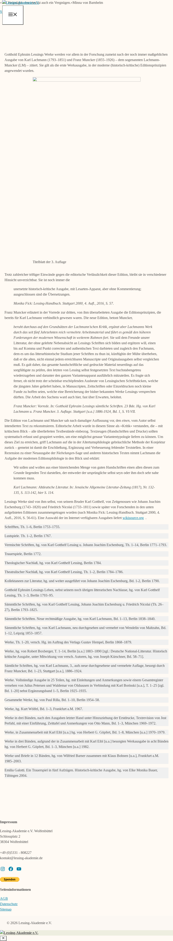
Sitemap (5, 909)
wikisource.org (133, 518)
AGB (4, 898)
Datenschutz (9, 904)
